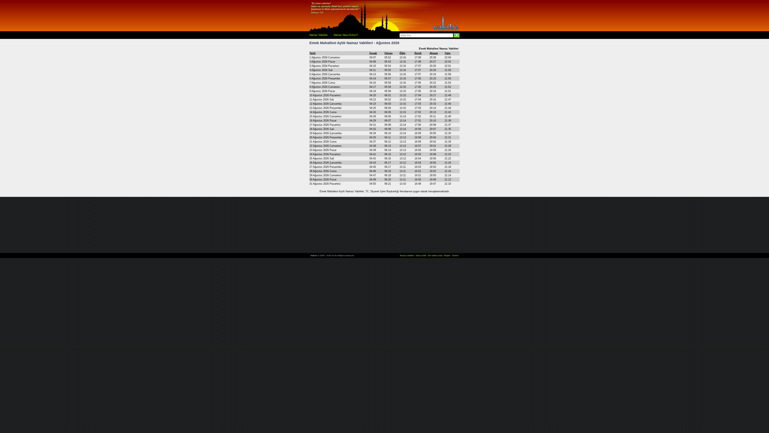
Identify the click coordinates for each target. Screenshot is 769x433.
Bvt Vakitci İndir (435, 255)
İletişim (447, 255)
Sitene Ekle (421, 255)
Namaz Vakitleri (318, 34)
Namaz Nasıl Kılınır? (346, 34)
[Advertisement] (384, 225)
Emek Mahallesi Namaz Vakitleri (439, 48)
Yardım (455, 255)
